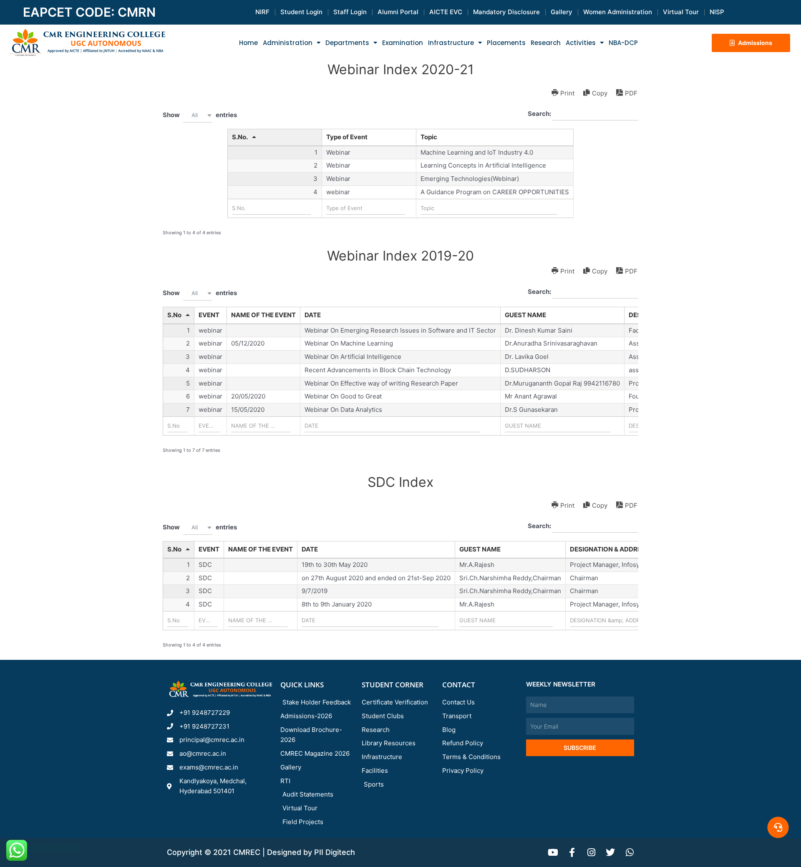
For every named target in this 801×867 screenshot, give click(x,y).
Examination (402, 42)
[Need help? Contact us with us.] (778, 827)
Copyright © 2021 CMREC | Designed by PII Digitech (261, 852)
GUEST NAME (525, 315)
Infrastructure (451, 42)
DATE (313, 315)
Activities (581, 42)
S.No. (240, 137)
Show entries (200, 114)
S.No (174, 315)
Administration (287, 42)
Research (546, 42)
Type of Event (347, 137)
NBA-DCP (623, 42)
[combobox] (197, 115)
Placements (506, 42)
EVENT (209, 315)
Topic (429, 137)
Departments (347, 42)
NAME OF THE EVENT (263, 315)
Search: (540, 114)
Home (248, 42)
